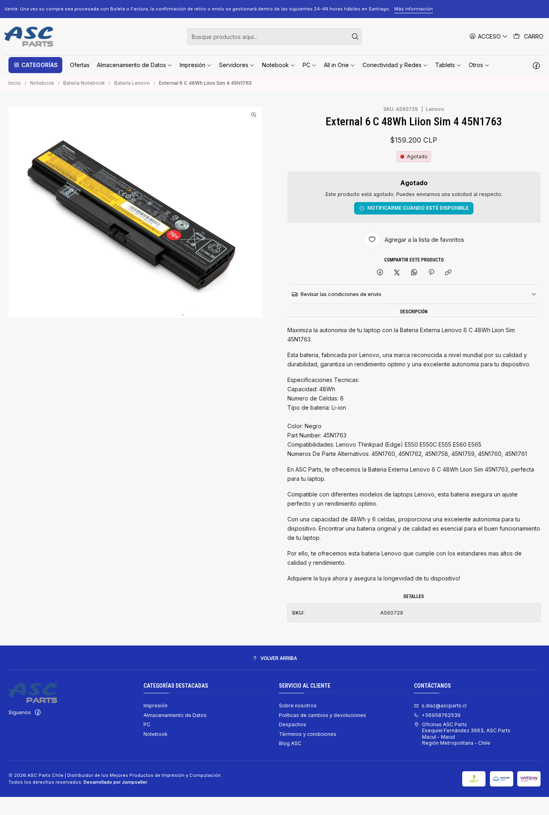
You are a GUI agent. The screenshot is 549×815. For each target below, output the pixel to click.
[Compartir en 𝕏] (397, 273)
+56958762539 (441, 715)
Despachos (292, 724)
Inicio (14, 83)
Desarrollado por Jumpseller (115, 782)
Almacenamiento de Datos (175, 715)
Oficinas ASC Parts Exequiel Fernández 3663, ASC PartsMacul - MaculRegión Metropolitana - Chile (466, 733)
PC (146, 724)
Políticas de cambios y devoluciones (322, 715)
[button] (35, 65)
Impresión (155, 706)
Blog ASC (290, 743)
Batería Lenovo (132, 83)
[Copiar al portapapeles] (448, 273)
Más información (486, 9)
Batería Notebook (84, 83)
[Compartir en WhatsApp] (414, 273)
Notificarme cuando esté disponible (418, 208)
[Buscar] (355, 37)
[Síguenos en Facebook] (536, 65)
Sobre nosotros (298, 706)
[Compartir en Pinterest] (431, 273)
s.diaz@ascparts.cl (444, 706)
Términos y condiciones (307, 734)
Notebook (42, 83)
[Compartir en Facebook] (380, 273)
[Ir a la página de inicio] (28, 37)
